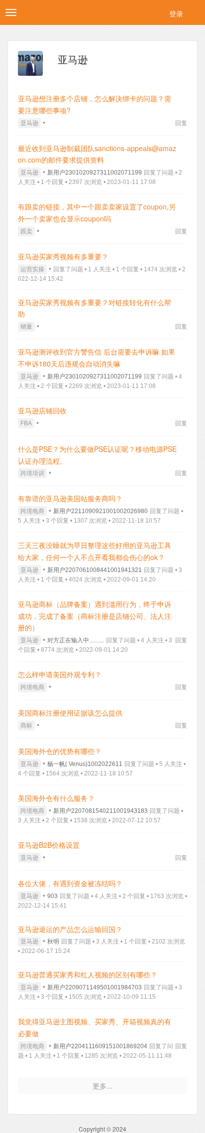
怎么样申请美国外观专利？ (60, 674)
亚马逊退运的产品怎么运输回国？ (70, 929)
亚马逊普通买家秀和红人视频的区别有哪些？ (87, 974)
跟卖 (26, 231)
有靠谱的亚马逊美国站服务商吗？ (70, 498)
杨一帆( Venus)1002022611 (84, 763)
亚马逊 (29, 123)
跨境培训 (32, 473)
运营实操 (32, 269)
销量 (26, 326)
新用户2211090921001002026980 (100, 511)
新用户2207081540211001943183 (100, 810)
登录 (176, 13)
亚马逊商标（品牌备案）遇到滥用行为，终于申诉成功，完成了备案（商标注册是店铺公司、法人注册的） (94, 616)
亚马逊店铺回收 (42, 410)
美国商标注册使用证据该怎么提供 (70, 713)
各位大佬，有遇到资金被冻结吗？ (70, 883)
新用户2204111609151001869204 (100, 1046)
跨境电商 (32, 511)
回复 (181, 122)
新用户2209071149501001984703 (94, 987)
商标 (26, 725)
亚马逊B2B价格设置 (49, 845)
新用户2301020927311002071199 (94, 172)
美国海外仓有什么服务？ (56, 798)
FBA (26, 423)
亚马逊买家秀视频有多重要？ (63, 256)
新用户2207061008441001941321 (94, 569)
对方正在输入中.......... (75, 640)
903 (52, 896)
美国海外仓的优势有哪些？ (60, 751)
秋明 (53, 941)
